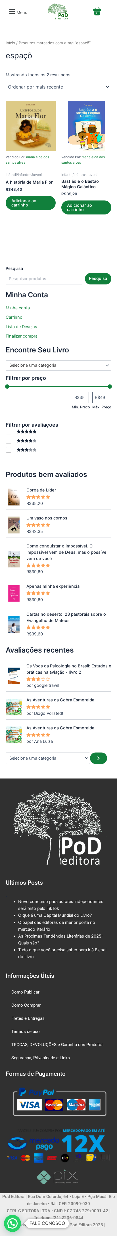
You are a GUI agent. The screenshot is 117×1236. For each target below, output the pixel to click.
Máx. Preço (101, 407)
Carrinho (14, 317)
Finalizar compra (21, 336)
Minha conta (18, 307)
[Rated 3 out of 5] (21, 450)
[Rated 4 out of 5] (21, 441)
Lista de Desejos (21, 326)
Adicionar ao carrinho (23, 203)
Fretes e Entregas (28, 1018)
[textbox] (56, 365)
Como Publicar (25, 992)
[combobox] (58, 365)
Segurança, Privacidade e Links (40, 1057)
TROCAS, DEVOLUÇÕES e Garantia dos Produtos (57, 1044)
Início (10, 43)
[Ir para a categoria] (98, 758)
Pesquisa (14, 268)
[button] (17, 11)
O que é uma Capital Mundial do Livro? (55, 915)
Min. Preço (81, 407)
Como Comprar (26, 1005)
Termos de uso (25, 1031)
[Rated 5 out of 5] (21, 431)
